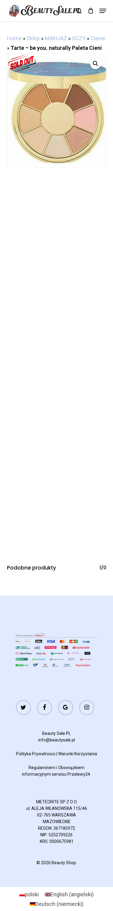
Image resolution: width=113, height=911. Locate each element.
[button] (102, 11)
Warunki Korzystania (77, 753)
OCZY (79, 38)
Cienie (97, 38)
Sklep (33, 38)
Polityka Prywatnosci (35, 753)
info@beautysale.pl (56, 740)
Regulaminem (42, 767)
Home (14, 38)
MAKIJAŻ (56, 38)
